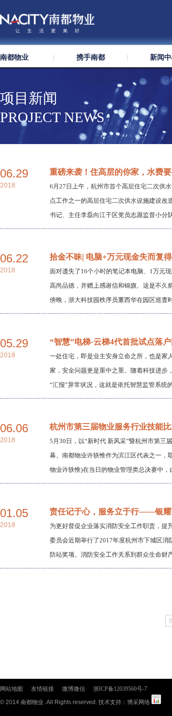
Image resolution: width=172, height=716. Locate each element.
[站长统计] (156, 702)
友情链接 (42, 688)
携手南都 (90, 57)
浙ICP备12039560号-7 (120, 688)
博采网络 (138, 702)
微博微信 (73, 688)
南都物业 (14, 57)
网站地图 (11, 688)
